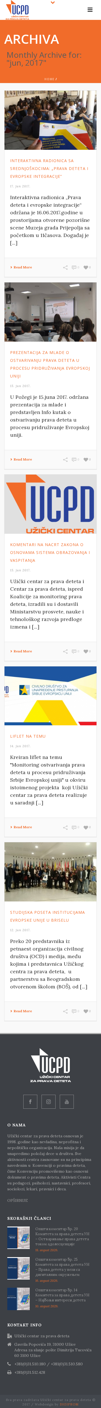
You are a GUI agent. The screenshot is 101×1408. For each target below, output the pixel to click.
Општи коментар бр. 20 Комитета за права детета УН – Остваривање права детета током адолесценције (62, 1236)
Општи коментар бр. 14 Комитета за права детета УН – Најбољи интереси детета (62, 1295)
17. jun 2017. (20, 186)
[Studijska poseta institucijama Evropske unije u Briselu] (50, 871)
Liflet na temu (28, 736)
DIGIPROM (69, 1404)
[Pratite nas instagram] (49, 1102)
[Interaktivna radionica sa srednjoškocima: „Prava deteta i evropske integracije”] (50, 120)
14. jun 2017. (20, 746)
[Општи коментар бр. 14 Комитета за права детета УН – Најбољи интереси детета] (18, 1299)
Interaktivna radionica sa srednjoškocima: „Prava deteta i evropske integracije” (49, 168)
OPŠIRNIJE (18, 1200)
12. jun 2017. (20, 930)
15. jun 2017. (20, 386)
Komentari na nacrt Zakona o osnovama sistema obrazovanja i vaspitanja (50, 552)
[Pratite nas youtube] (67, 1102)
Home (49, 79)
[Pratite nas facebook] (30, 1102)
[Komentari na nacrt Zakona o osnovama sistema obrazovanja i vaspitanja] (50, 504)
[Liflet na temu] (50, 696)
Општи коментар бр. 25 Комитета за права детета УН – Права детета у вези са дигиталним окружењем (62, 1267)
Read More (23, 267)
